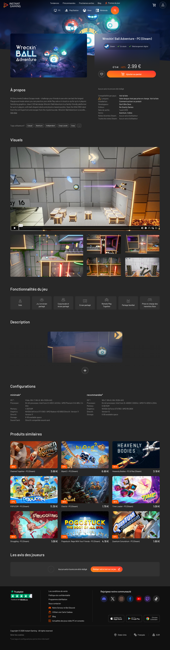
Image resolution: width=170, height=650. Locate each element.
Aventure (122, 113)
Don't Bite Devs (125, 104)
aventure (39, 126)
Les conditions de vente (58, 591)
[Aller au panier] (154, 5)
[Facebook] (130, 598)
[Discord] (104, 598)
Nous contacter (55, 603)
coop (73, 126)
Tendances (54, 3)
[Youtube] (138, 598)
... (79, 126)
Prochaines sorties (86, 3)
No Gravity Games (126, 107)
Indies (129, 113)
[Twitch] (147, 598)
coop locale (63, 126)
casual (30, 126)
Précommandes (69, 3)
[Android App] (134, 618)
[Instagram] (121, 598)
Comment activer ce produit (130, 101)
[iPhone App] (116, 618)
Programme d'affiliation (58, 599)
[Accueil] (12, 5)
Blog (99, 3)
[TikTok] (156, 598)
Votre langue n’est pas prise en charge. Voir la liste (139, 98)
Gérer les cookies (17, 635)
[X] (112, 598)
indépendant (50, 126)
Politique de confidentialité (59, 595)
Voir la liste (123, 96)
